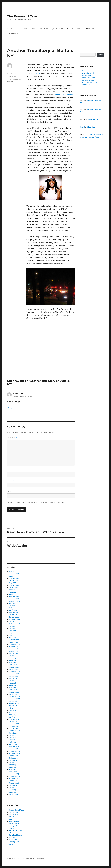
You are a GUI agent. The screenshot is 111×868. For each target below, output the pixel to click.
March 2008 (13, 690)
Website (11, 491)
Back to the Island (87, 73)
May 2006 (12, 740)
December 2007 (14, 697)
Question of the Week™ (62, 29)
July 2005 (12, 763)
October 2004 (13, 781)
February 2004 (14, 783)
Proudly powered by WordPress (33, 858)
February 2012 (14, 597)
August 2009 (13, 653)
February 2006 (14, 747)
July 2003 (12, 788)
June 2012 (12, 592)
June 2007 (12, 710)
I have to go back (87, 71)
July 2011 (12, 606)
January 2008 (13, 694)
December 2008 (14, 672)
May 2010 (12, 633)
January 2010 (13, 642)
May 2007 (12, 712)
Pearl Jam (44, 29)
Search (82, 52)
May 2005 (12, 767)
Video (11, 844)
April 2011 (12, 608)
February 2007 (14, 719)
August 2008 (13, 678)
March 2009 (13, 665)
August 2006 (13, 733)
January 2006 (13, 749)
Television (12, 837)
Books (10, 29)
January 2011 (13, 615)
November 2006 (14, 726)
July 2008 (12, 681)
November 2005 (14, 753)
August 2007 (13, 706)
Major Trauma (93, 119)
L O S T (18, 29)
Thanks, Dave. (86, 75)
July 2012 (12, 590)
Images (11, 817)
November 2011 (14, 599)
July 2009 (12, 656)
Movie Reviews (30, 29)
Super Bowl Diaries (15, 835)
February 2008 (14, 692)
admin (9, 70)
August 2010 (13, 626)
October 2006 (13, 728)
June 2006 (12, 738)
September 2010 (14, 624)
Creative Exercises (15, 812)
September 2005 (14, 758)
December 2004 (14, 776)
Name (10, 470)
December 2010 (14, 617)
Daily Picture (13, 814)
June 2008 (12, 683)
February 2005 (14, 774)
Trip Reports (12, 33)
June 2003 (12, 790)
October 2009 (13, 649)
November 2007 (14, 699)
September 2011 (14, 601)
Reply (10, 408)
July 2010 (12, 628)
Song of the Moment (85, 29)
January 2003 (13, 794)
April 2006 (12, 742)
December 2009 (14, 644)
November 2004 (14, 778)
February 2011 (13, 612)
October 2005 (13, 756)
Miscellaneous (12, 76)
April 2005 (12, 769)
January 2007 (13, 722)
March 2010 (13, 637)
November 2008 (14, 674)
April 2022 (12, 572)
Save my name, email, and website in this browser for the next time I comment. (37, 503)
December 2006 (14, 724)
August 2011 (13, 603)
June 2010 (12, 631)
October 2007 (13, 701)
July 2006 (12, 735)
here (38, 73)
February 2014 (14, 578)
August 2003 (13, 785)
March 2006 (13, 744)
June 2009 (12, 658)
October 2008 (13, 676)
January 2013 (13, 587)
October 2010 (13, 622)
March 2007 (13, 717)
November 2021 (14, 574)
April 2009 (12, 662)
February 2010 (14, 640)
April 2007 (12, 715)
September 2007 (14, 703)
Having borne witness (63, 95)
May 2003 (12, 792)
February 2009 (14, 667)
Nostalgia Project (15, 826)
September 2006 (14, 731)
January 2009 (13, 669)
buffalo (9, 79)
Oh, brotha (91, 127)
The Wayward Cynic (23, 16)
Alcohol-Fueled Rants (16, 810)
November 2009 (14, 647)
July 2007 (12, 708)
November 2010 (14, 619)
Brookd (82, 127)
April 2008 (12, 687)
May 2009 (12, 660)
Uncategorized (14, 842)
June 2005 (12, 765)
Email (10, 481)
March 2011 (13, 610)
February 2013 (14, 585)
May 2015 (12, 576)
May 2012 (12, 594)
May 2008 (12, 685)
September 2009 (14, 651)
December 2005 (14, 751)
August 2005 (13, 760)
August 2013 (13, 583)
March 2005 (13, 772)
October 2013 (13, 581)
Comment (12, 438)
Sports (11, 833)
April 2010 (12, 635)
